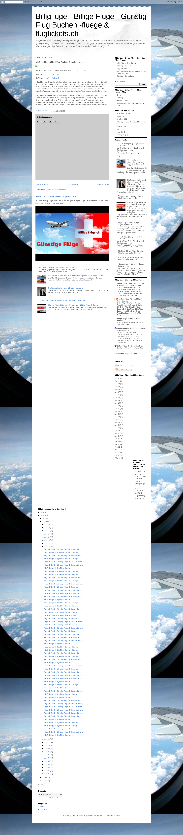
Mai (44, 518)
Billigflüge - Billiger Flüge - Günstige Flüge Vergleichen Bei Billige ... (131, 252)
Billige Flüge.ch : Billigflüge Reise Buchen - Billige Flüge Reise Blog (130, 347)
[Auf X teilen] (59, 111)
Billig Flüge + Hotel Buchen (126, 63)
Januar (45, 781)
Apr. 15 (117, 397)
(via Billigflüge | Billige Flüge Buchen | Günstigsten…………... (131, 238)
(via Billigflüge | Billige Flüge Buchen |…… (59, 697)
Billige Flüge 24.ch (123, 323)
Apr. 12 (117, 406)
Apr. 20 (117, 384)
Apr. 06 (117, 422)
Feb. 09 (117, 439)
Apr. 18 (117, 389)
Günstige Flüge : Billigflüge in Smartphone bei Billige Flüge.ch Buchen (73, 305)
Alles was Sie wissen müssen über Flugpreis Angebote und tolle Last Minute (75, 276)
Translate (55, 798)
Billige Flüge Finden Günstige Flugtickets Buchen (57, 197)
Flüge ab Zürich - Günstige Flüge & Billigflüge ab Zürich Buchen (62, 300)
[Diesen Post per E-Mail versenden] (54, 111)
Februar (46, 778)
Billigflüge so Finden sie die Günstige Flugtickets (65, 288)
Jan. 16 (117, 444)
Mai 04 (117, 455)
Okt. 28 (117, 452)
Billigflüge (120, 98)
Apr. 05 (117, 425)
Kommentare (122, 369)
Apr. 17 (117, 392)
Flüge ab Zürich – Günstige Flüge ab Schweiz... (61, 587)
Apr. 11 (117, 409)
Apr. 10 (117, 411)
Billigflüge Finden (123, 69)
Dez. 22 (117, 447)
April (44, 522)
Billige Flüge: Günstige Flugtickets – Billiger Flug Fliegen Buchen (130, 284)
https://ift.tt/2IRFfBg (83, 70)
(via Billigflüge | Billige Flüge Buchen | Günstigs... (62, 552)
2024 (43, 513)
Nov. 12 (117, 450)
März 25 (117, 458)
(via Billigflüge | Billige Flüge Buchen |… (58, 568)
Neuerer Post (42, 184)
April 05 (119, 116)
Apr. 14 (117, 400)
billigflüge (120, 119)
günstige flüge (122, 135)
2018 (43, 516)
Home (119, 95)
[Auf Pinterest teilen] (64, 111)
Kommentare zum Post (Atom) (55, 189)
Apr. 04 (117, 428)
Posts (120, 365)
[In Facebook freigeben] (61, 111)
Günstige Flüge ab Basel (125, 76)
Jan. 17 (117, 441)
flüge (118, 129)
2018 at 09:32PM (123, 114)
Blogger (117, 815)
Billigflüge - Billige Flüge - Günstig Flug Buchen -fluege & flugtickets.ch (91, 25)
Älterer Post (103, 184)
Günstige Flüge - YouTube (127, 353)
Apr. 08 (117, 417)
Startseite (73, 184)
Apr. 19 (117, 387)
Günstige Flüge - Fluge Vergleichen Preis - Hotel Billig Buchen (130, 258)
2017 (43, 785)
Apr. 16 (117, 395)
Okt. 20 (117, 378)
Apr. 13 (117, 403)
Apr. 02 (117, 433)
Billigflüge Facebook (124, 66)
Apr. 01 (117, 436)
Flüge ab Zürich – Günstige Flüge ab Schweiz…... (62, 619)
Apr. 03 (117, 430)
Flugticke (120, 132)
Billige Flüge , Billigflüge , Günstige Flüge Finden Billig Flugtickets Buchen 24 (130, 305)
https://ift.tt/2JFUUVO (51, 74)
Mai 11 (117, 381)
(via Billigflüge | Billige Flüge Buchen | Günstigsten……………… (62, 267)
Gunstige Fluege (122, 100)
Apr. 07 (117, 419)
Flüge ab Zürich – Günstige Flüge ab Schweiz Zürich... (63, 549)
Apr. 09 (117, 414)
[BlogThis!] (57, 111)
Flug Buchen (121, 126)
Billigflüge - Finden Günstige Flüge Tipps (131, 122)
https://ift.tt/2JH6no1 (51, 78)
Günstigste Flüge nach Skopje (127, 332)
